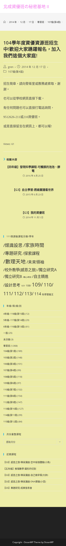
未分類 (6, 339)
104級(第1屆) (10, 351)
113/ (28, 293)
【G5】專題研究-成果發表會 (17, 487)
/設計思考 (11, 285)
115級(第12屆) (10, 421)
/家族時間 (33, 245)
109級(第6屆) (10, 383)
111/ (8, 293)
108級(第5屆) (10, 376)
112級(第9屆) (10, 402)
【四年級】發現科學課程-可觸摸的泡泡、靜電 (33, 169)
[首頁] (4, 22)
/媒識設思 (13, 245)
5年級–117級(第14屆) (14, 320)
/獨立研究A (47, 269)
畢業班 (6, 345)
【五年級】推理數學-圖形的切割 (19, 468)
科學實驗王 (48, 294)
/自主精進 (40, 276)
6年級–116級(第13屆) (14, 326)
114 (37, 293)
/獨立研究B (12, 276)
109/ (37, 284)
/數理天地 (14, 261)
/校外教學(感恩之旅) (19, 269)
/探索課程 (31, 253)
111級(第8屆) (10, 395)
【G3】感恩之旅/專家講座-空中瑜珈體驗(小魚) (26, 462)
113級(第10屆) (10, 408)
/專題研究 (12, 253)
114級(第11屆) (10, 415)
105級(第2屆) (10, 357)
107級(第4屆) (16, 71)
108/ (28, 285)
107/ (23, 286)
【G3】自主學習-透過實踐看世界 (33, 190)
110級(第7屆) (10, 389)
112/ (19, 293)
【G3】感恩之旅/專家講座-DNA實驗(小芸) (24, 481)
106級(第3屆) (10, 363)
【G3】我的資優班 (33, 213)
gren (10, 67)
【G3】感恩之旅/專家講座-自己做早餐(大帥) (25, 475)
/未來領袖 (35, 262)
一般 (5, 332)
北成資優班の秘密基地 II (26, 6)
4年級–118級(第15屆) (14, 313)
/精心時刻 (27, 277)
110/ (48, 284)
